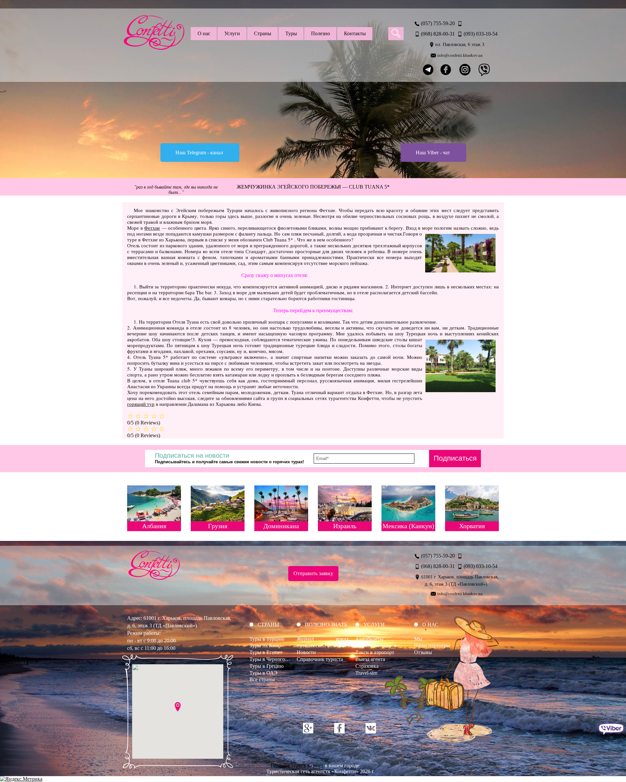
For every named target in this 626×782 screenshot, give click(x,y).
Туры (291, 33)
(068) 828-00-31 (438, 34)
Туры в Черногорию (271, 659)
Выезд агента (370, 659)
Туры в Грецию (266, 666)
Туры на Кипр (265, 645)
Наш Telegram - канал (199, 152)
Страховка (367, 666)
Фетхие (152, 227)
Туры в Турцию (266, 639)
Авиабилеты (369, 639)
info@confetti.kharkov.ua (460, 55)
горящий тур (141, 404)
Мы (418, 639)
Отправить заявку (313, 573)
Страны (262, 33)
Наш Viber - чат (433, 152)
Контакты (355, 33)
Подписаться (455, 458)
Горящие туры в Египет (297, 765)
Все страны (262, 679)
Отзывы (423, 652)
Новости (306, 652)
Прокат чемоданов (376, 645)
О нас (204, 33)
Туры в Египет (265, 652)
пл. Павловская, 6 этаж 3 (459, 44)
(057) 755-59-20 (438, 23)
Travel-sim (366, 673)
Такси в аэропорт (374, 652)
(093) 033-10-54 (481, 34)
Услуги (232, 33)
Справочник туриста (320, 659)
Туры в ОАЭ (263, 673)
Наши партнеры (432, 645)
